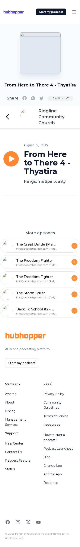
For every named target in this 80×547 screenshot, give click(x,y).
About (9, 402)
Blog (47, 457)
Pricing (10, 411)
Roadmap (51, 483)
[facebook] (24, 98)
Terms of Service (56, 416)
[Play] (11, 159)
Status (10, 469)
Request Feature (18, 460)
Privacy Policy (54, 394)
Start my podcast (51, 11)
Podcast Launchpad (58, 448)
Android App (53, 474)
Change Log (53, 466)
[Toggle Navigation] (74, 12)
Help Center (14, 443)
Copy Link (58, 98)
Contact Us (13, 452)
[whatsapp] (33, 98)
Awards (10, 394)
